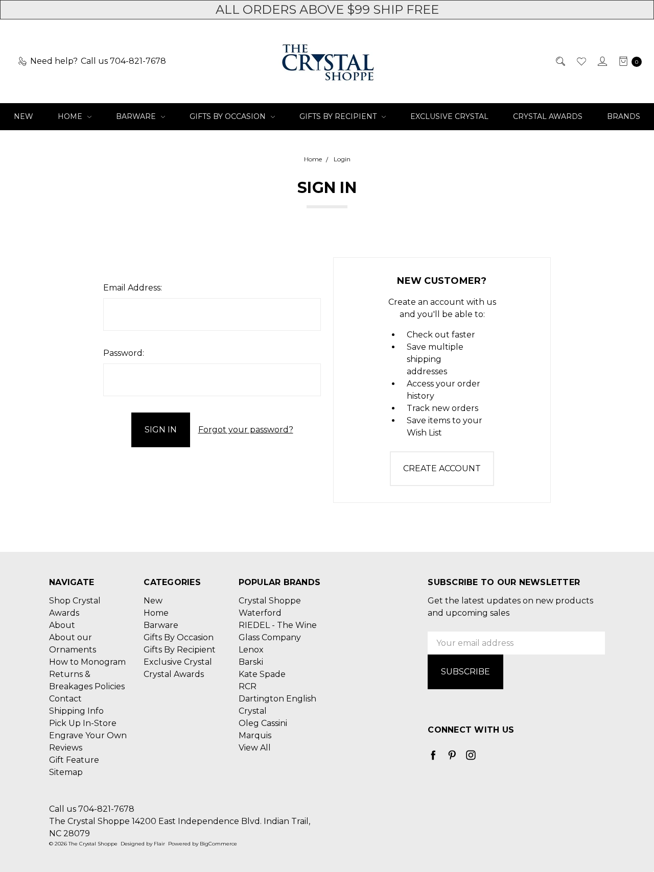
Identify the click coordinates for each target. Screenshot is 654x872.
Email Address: (132, 288)
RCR (247, 686)
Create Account (442, 468)
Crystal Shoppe (270, 600)
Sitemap (66, 772)
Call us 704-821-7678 (91, 809)
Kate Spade (262, 674)
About (62, 625)
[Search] (559, 61)
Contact (65, 699)
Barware (137, 116)
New (23, 116)
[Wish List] (580, 61)
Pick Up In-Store (82, 723)
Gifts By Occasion (229, 116)
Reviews (65, 748)
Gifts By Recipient (339, 116)
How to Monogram (87, 662)
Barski (251, 662)
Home (71, 116)
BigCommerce (218, 843)
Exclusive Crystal (449, 116)
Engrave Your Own (88, 735)
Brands (623, 116)
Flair (159, 843)
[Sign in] (601, 61)
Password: (123, 353)
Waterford (260, 613)
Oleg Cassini (263, 723)
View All (255, 748)
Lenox (251, 650)
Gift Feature (74, 760)
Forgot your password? (245, 429)
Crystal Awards (547, 116)
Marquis (255, 735)
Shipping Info (76, 711)
